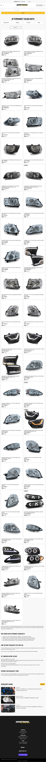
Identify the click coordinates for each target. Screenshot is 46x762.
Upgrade (17, 22)
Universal (28, 22)
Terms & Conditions (24, 760)
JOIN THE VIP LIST (23, 751)
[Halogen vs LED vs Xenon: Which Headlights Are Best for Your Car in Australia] (8, 708)
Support (23, 747)
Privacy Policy (19, 760)
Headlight (17, 696)
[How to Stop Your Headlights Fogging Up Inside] (8, 700)
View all (42, 684)
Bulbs (39, 22)
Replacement (6, 22)
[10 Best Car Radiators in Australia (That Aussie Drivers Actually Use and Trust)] (8, 691)
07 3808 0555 (22, 1)
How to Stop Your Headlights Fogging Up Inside (27, 697)
